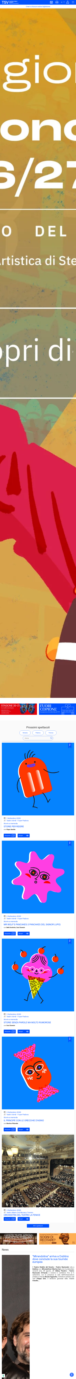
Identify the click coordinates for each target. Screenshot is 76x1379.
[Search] (51, 738)
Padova (38, 733)
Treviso (51, 733)
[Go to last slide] (3, 352)
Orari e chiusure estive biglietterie (38, 6)
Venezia (25, 733)
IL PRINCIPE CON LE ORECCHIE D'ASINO (24, 1120)
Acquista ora (44, 693)
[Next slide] (72, 352)
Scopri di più (31, 693)
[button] (67, 3)
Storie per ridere (14, 826)
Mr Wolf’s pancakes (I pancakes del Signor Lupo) (32, 924)
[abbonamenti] (57, 3)
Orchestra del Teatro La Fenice (22, 1215)
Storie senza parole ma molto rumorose (27, 1022)
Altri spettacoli (38, 1226)
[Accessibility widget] (72, 1375)
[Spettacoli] (51, 3)
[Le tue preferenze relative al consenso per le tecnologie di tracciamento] (3, 1376)
